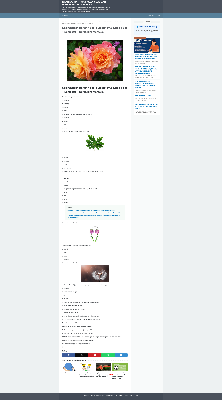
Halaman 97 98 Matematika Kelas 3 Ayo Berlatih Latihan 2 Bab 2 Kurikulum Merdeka (91, 210)
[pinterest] (94, 355)
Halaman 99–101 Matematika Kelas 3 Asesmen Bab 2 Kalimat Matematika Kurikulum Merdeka (94, 213)
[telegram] (121, 355)
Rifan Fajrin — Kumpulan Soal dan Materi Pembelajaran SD (84, 3)
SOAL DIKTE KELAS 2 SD (143, 96)
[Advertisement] (111, 388)
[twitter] (81, 355)
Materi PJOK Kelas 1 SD (68, 373)
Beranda (65, 15)
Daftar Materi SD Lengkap (148, 27)
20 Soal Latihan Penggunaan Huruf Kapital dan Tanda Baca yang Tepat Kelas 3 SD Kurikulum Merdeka (146, 56)
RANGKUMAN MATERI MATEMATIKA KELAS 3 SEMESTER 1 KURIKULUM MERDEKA (147, 106)
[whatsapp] (108, 355)
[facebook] (68, 355)
